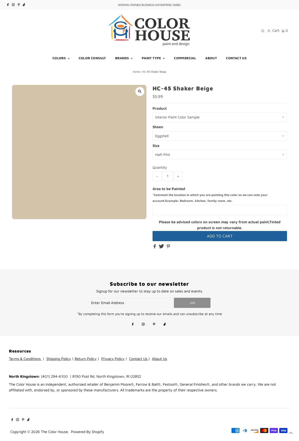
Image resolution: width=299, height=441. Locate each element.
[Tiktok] (24, 5)
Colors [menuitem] (59, 58)
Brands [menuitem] (122, 58)
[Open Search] (262, 30)
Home (136, 71)
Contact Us (138, 359)
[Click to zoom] (139, 91)
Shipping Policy (58, 359)
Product (160, 108)
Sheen (158, 127)
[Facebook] (8, 5)
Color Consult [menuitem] (92, 58)
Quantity (160, 167)
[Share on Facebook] (155, 247)
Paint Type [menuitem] (152, 58)
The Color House (54, 432)
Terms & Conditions (25, 359)
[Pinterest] (19, 5)
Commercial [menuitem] (185, 58)
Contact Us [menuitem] (236, 58)
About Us (159, 359)
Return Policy (86, 359)
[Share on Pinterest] (168, 247)
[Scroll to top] (291, 433)
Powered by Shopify (87, 432)
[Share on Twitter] (162, 247)
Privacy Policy (112, 359)
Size (156, 145)
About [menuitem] (211, 58)
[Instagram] (13, 5)
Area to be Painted (210, 195)
